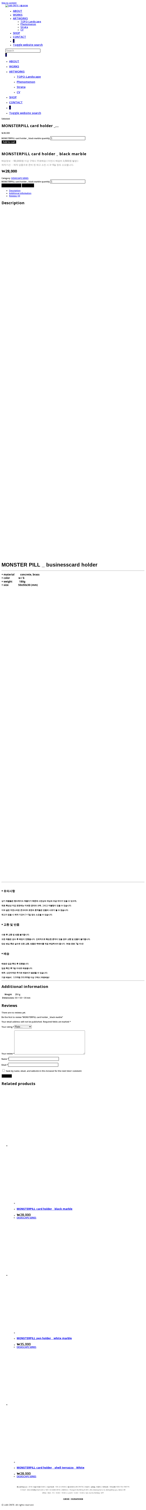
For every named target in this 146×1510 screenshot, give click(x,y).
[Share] (125, 4)
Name (5, 1059)
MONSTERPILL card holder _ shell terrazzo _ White (50, 1467)
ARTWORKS (17, 71)
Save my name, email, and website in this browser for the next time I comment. (44, 1071)
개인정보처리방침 (77, 1499)
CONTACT (16, 102)
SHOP (13, 97)
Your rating (8, 1027)
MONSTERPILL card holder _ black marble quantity (26, 138)
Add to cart (9, 142)
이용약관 (66, 1499)
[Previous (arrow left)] (6, 755)
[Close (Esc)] (133, 4)
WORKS (14, 66)
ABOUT (14, 61)
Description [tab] (15, 190)
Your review (8, 1053)
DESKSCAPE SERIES (20, 178)
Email (5, 1065)
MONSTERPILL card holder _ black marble (44, 1209)
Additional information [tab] (20, 193)
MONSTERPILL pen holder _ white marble (44, 1338)
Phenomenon (26, 82)
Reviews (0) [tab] (14, 196)
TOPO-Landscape (29, 76)
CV (18, 92)
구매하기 (28, 185)
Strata (21, 87)
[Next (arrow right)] (139, 755)
